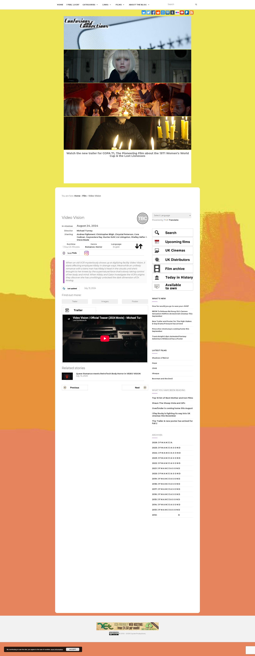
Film (84, 196)
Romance (90, 247)
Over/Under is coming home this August (172, 408)
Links (105, 5)
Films (119, 5)
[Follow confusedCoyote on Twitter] (148, 12)
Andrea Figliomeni (86, 234)
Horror (99, 247)
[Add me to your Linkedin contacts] (167, 12)
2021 (154, 468)
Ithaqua (155, 373)
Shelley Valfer (138, 237)
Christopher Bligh (105, 234)
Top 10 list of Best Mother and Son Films (172, 398)
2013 (154, 510)
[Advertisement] (162, 565)
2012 (154, 515)
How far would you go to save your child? (170, 306)
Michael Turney (84, 231)
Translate (173, 220)
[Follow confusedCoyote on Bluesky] (144, 12)
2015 (154, 499)
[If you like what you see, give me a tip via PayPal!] (187, 12)
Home (60, 5)
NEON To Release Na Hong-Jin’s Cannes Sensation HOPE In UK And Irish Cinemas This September (172, 313)
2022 (154, 463)
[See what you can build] (163, 12)
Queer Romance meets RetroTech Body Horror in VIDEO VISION (108, 373)
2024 (154, 453)
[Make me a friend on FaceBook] (153, 12)
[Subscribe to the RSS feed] (191, 12)
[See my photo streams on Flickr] (177, 12)
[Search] (196, 5)
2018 (154, 484)
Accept (72, 649)
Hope (154, 363)
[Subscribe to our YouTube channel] (182, 12)
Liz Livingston (123, 237)
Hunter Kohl (109, 237)
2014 (154, 504)
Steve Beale (83, 240)
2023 (154, 458)
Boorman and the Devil (162, 379)
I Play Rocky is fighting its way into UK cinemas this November (171, 414)
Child (154, 368)
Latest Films (159, 350)
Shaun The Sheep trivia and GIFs (168, 403)
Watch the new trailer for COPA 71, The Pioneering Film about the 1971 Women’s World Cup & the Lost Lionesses (127, 154)
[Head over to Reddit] (158, 12)
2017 (154, 489)
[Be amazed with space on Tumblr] (172, 12)
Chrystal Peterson (124, 234)
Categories (89, 5)
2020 (154, 473)
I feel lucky (72, 5)
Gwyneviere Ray (94, 237)
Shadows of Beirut (160, 358)
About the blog (138, 5)
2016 (154, 494)
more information (57, 649)
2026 (154, 442)
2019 (154, 479)
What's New (159, 298)
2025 (154, 447)
